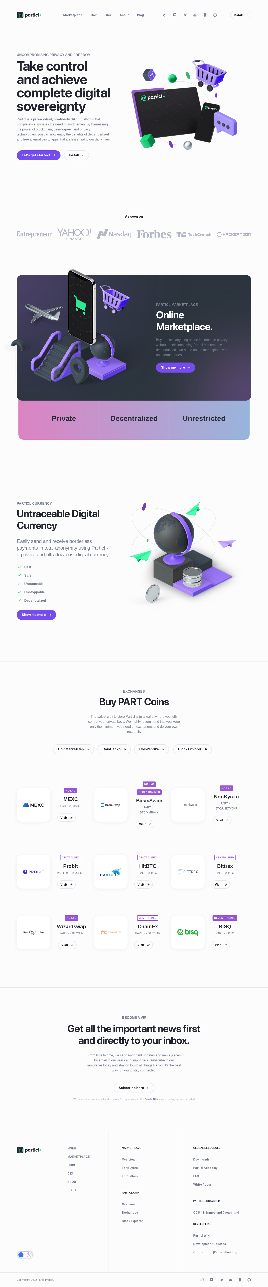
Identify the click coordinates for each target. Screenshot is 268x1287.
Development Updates (209, 1244)
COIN (71, 1165)
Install (238, 15)
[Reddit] (194, 15)
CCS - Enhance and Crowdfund (216, 1212)
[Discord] (174, 15)
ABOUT (72, 1182)
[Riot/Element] (204, 15)
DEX (70, 1173)
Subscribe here (131, 1088)
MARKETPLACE (78, 1156)
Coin (94, 15)
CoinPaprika (149, 749)
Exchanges (130, 1212)
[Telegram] (184, 15)
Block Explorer (190, 749)
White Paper (202, 1184)
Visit (64, 817)
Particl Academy (205, 1168)
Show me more (173, 367)
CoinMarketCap (71, 749)
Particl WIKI (201, 1235)
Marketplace (72, 15)
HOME (71, 1148)
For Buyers (130, 1168)
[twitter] (164, 15)
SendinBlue (151, 1099)
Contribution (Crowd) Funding (215, 1252)
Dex (108, 15)
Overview (128, 1159)
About (124, 15)
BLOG (71, 1190)
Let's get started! (36, 155)
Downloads (201, 1159)
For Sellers (130, 1176)
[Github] (215, 15)
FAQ (196, 1176)
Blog (140, 15)
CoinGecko (111, 749)
